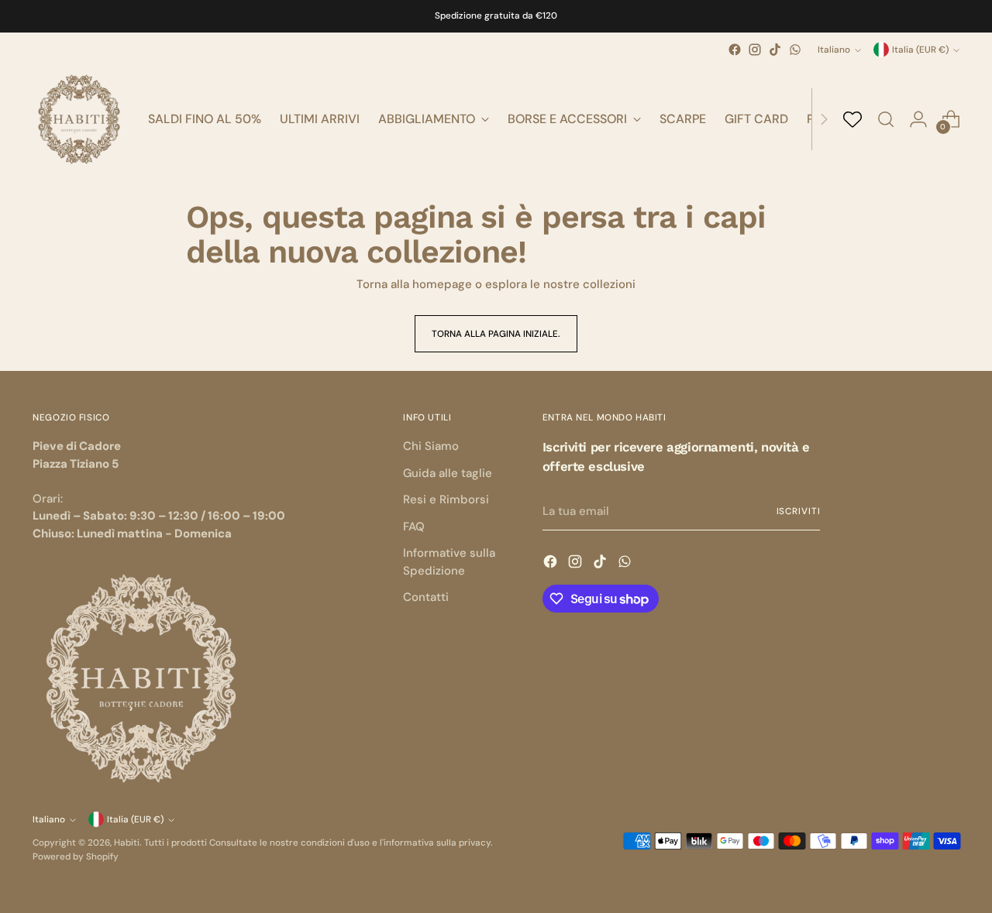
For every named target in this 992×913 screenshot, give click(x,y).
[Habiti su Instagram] (755, 50)
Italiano (834, 49)
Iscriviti (799, 511)
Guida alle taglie (447, 473)
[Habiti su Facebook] (735, 50)
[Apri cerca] (885, 119)
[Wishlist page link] (852, 119)
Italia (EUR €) (920, 49)
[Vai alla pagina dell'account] (918, 119)
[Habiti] (79, 119)
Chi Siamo (431, 446)
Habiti (127, 842)
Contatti (426, 597)
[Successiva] (823, 119)
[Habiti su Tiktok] (775, 50)
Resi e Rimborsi (446, 499)
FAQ (414, 526)
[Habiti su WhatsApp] (795, 50)
